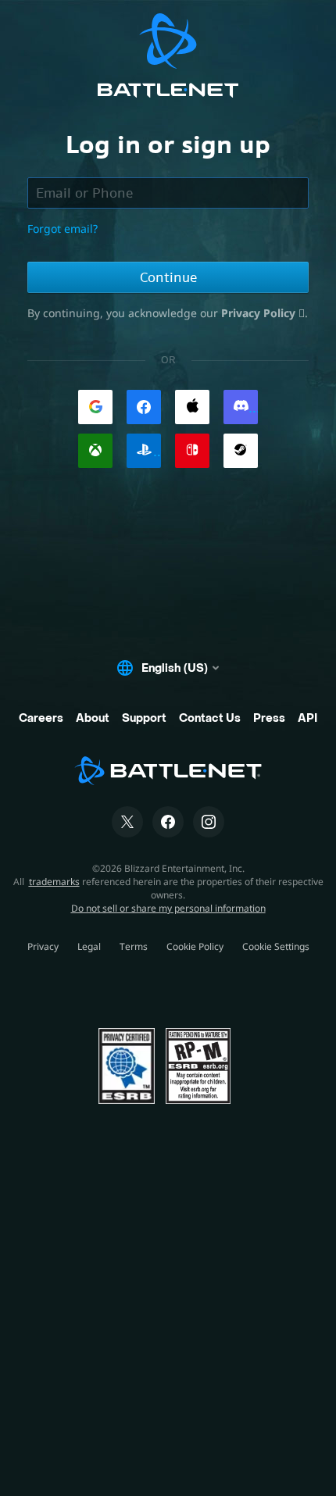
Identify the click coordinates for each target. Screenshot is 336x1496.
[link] (95, 407)
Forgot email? (62, 228)
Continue (168, 277)
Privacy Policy (259, 312)
